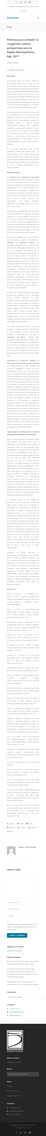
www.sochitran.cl (15, 1015)
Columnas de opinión (15, 70)
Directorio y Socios (13, 1091)
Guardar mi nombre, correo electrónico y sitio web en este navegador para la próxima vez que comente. (22, 926)
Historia (9, 1086)
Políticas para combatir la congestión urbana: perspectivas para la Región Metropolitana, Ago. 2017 (22, 48)
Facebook (11, 824)
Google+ (23, 827)
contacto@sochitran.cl (17, 1012)
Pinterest (12, 827)
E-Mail (11, 831)
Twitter (21, 824)
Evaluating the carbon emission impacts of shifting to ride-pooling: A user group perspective (23, 983)
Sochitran (13, 17)
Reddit (30, 824)
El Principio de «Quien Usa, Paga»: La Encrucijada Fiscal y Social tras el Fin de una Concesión (22, 962)
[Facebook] (16, 2)
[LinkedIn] (21, 2)
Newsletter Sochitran (14, 1096)
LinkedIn (33, 827)
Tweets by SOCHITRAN (14, 951)
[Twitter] (25, 2)
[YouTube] (30, 2)
